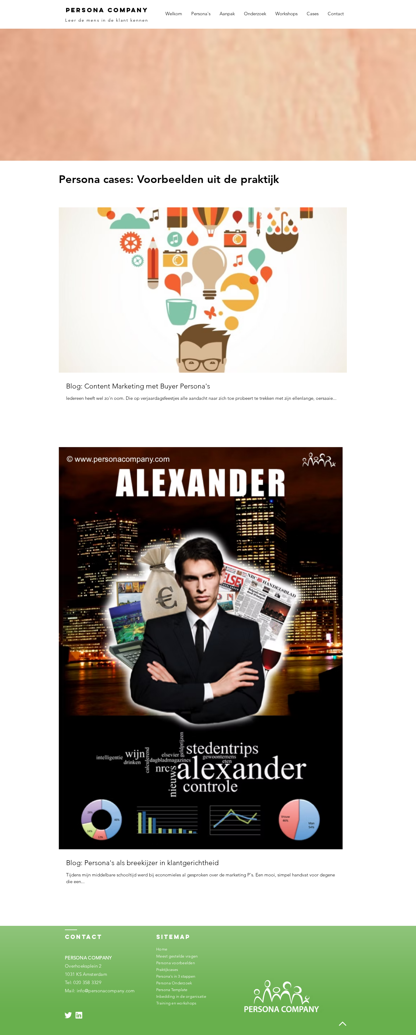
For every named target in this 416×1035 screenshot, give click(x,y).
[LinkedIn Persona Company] (79, 1015)
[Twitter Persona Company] (68, 1015)
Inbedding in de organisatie (181, 996)
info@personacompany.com (106, 991)
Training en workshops (176, 1003)
